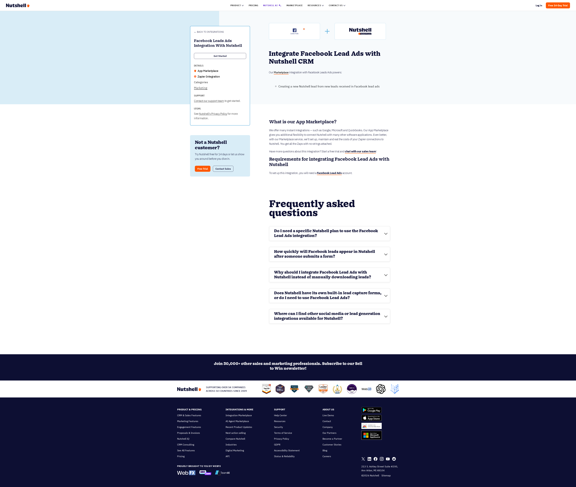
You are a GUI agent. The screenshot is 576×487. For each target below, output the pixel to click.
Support (279, 409)
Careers (326, 456)
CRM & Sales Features (189, 415)
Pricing (180, 456)
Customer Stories (331, 444)
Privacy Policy (281, 438)
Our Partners (329, 432)
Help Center (280, 415)
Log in (539, 5)
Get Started (220, 55)
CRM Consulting (185, 444)
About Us (328, 409)
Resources (279, 421)
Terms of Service (283, 432)
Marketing (200, 88)
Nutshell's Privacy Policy (213, 113)
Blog (324, 450)
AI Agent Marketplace (237, 421)
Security (278, 427)
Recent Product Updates (239, 427)
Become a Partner (332, 438)
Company (327, 427)
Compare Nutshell (235, 438)
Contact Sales (223, 168)
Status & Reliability (284, 456)
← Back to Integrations (209, 31)
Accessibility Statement (287, 450)
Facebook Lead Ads (329, 173)
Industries (231, 444)
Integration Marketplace (239, 415)
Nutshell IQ (183, 438)
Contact (326, 421)
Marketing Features (187, 421)
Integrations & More (239, 409)
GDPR (277, 444)
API (228, 456)
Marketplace (281, 72)
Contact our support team (209, 101)
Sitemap (386, 475)
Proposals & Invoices (188, 432)
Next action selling (236, 432)
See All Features (186, 450)
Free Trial (202, 168)
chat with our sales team (360, 151)
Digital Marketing (235, 450)
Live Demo (328, 415)
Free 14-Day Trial (558, 5)
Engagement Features (189, 427)
